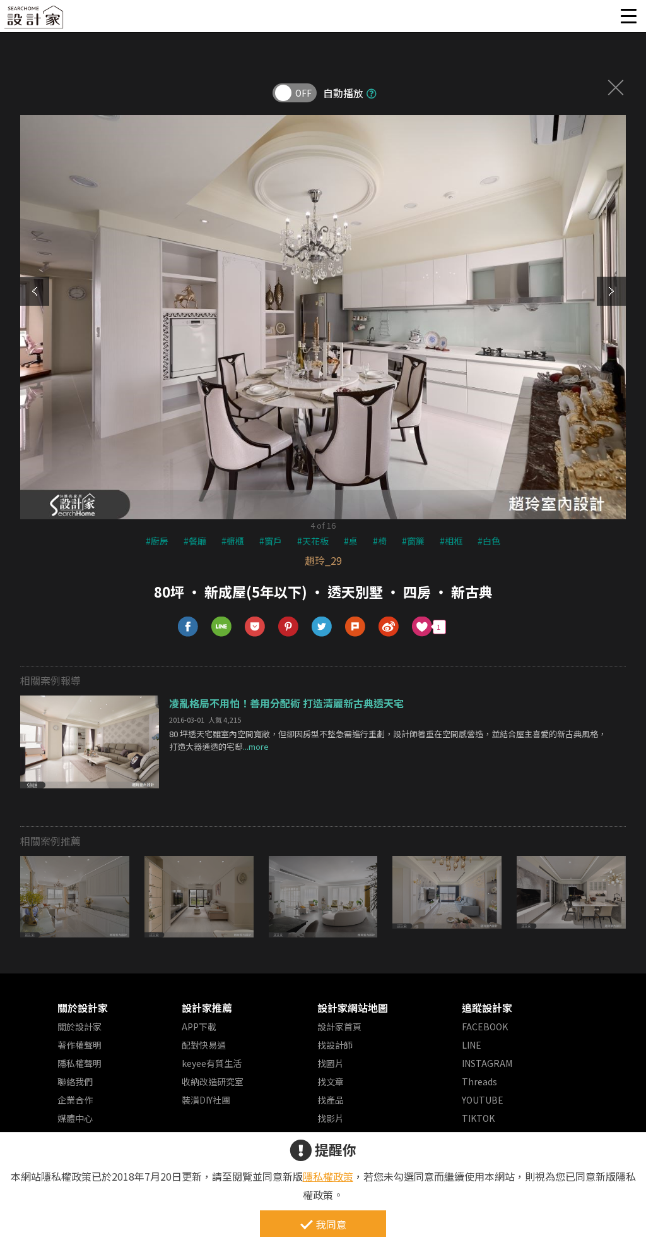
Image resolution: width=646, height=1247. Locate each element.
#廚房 (157, 540)
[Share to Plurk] (355, 627)
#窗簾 (413, 540)
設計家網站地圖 (352, 1007)
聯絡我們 (75, 1081)
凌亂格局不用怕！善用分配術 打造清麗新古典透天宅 (286, 703)
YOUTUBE (482, 1099)
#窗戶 (270, 540)
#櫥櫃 (232, 540)
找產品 (330, 1099)
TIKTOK (478, 1118)
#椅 (380, 540)
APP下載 (199, 1026)
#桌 (351, 540)
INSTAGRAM (487, 1063)
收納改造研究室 (213, 1081)
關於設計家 (82, 1007)
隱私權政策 (328, 1176)
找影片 (330, 1118)
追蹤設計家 (487, 1007)
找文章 (330, 1081)
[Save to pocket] (255, 627)
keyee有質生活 (212, 1063)
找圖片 (330, 1063)
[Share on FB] (188, 627)
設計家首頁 (339, 1026)
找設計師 (335, 1045)
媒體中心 (75, 1118)
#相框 (451, 540)
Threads (479, 1081)
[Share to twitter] (322, 627)
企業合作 (75, 1099)
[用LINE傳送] (221, 627)
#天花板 (313, 540)
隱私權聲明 (79, 1063)
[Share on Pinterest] (288, 627)
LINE (471, 1045)
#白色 (489, 540)
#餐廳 (195, 540)
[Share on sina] (389, 627)
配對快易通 (204, 1045)
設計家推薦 (207, 1007)
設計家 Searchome (34, 20)
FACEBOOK (485, 1026)
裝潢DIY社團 (206, 1099)
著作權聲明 (79, 1045)
